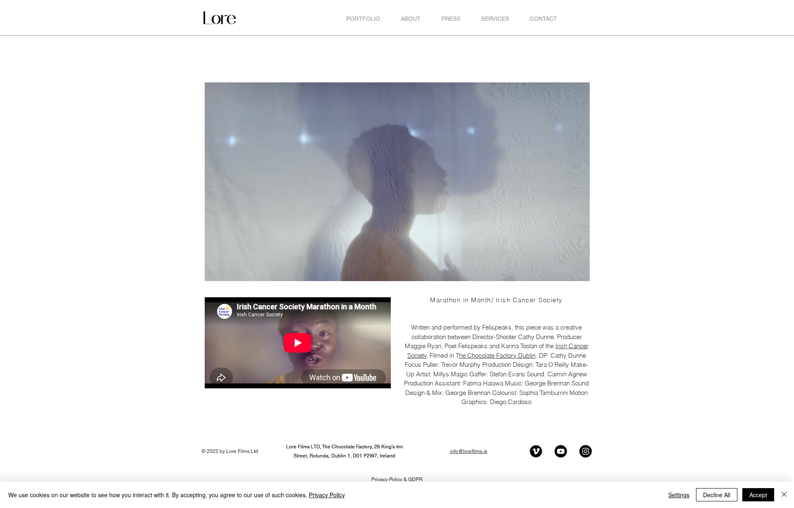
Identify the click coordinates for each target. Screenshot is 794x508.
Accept (758, 495)
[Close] (784, 494)
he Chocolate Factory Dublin (497, 355)
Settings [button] (678, 495)
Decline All (716, 495)
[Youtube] (561, 451)
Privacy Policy (327, 495)
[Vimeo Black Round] (536, 451)
